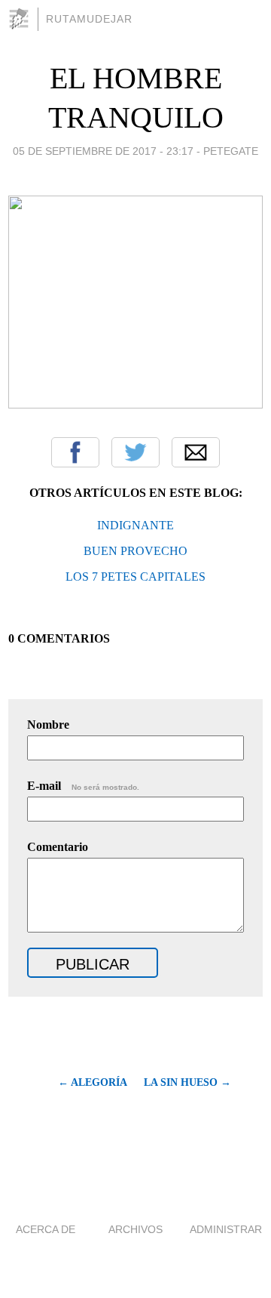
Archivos (135, 1229)
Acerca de (45, 1229)
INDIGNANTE (135, 525)
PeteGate (230, 151)
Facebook (75, 452)
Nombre (48, 724)
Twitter (135, 452)
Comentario (57, 846)
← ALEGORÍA (92, 1082)
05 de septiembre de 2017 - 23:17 (103, 151)
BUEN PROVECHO (135, 550)
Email (196, 452)
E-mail (83, 785)
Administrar (226, 1229)
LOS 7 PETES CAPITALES (135, 576)
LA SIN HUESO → (187, 1082)
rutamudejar (89, 19)
